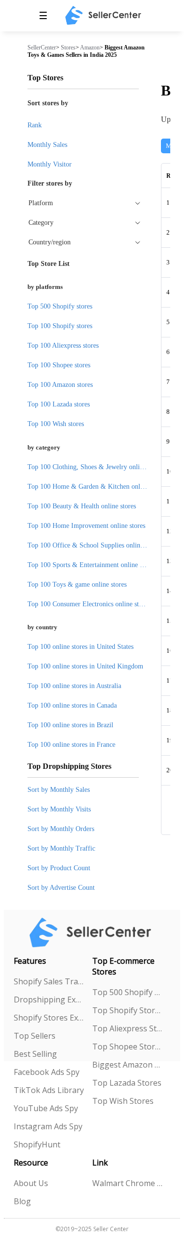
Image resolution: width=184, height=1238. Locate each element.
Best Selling (35, 1053)
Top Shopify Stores (127, 1010)
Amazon (90, 47)
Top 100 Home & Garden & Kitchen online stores (96, 486)
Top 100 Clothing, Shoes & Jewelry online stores (95, 467)
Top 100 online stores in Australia (74, 686)
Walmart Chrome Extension (127, 1183)
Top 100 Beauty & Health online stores (81, 506)
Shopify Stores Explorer (49, 1017)
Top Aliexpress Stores (127, 1028)
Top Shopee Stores (127, 1046)
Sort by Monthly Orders (60, 829)
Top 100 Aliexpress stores (63, 345)
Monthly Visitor (49, 164)
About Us (31, 1183)
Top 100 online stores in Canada (72, 705)
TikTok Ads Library (49, 1090)
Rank (34, 125)
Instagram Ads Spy (48, 1126)
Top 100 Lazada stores (58, 404)
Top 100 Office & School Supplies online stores (94, 545)
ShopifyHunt (37, 1144)
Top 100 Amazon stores (60, 384)
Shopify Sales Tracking (49, 981)
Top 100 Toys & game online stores (77, 584)
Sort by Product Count (58, 868)
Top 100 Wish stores (55, 424)
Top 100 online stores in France (71, 744)
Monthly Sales (47, 144)
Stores (68, 47)
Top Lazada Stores (126, 1082)
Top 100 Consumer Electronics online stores (88, 604)
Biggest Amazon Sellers (127, 1064)
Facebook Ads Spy (46, 1072)
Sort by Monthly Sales (58, 789)
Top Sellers (34, 1035)
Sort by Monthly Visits (59, 809)
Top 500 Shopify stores (59, 306)
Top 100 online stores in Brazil (70, 725)
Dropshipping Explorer (49, 999)
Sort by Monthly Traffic (61, 848)
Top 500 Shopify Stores (127, 992)
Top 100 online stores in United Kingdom (85, 666)
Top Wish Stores (123, 1100)
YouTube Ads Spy (46, 1108)
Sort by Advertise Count (61, 887)
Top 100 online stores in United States (80, 646)
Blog (22, 1201)
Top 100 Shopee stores (58, 365)
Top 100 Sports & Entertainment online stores (91, 565)
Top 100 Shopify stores (59, 326)
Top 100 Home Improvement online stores (86, 525)
